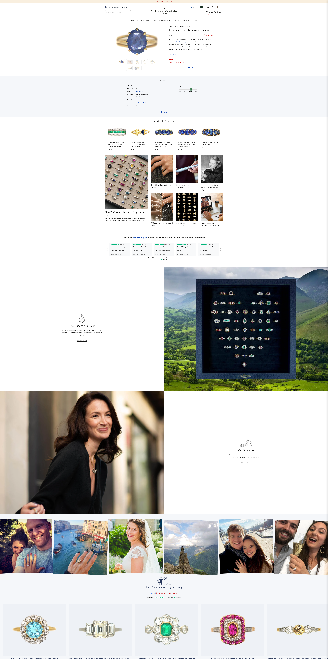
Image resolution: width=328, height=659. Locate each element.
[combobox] (118, 12)
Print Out (191, 68)
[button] (160, 43)
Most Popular (145, 20)
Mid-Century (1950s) (141, 103)
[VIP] (201, 7)
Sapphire (141, 91)
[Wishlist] (212, 7)
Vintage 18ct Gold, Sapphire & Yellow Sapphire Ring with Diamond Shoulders (139, 144)
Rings (180, 26)
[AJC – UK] (164, 12)
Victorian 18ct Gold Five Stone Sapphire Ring (210, 143)
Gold (137, 91)
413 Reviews (174, 593)
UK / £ (194, 7)
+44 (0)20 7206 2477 (214, 12)
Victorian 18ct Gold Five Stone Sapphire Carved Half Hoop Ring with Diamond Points (187, 144)
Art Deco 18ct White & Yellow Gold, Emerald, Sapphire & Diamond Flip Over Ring (116, 144)
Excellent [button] (196, 91)
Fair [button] (180, 91)
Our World (186, 20)
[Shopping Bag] (222, 7)
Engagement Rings (165, 20)
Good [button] (185, 91)
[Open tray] (217, 7)
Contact (194, 20)
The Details (172, 54)
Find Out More (81, 340)
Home (170, 26)
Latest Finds (134, 20)
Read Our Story (124, 7)
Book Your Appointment (215, 15)
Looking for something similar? (178, 62)
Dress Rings (186, 26)
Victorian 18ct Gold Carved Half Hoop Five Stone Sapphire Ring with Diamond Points (163, 144)
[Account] (208, 7)
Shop (154, 20)
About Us (177, 20)
